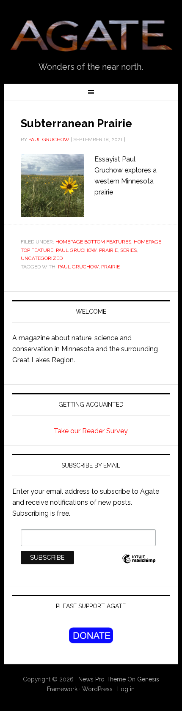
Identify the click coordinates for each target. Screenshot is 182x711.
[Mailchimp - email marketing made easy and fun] (139, 563)
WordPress (97, 689)
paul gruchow (78, 267)
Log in (126, 689)
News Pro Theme (102, 679)
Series (128, 250)
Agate (91, 34)
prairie (108, 250)
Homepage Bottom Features (93, 242)
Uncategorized (42, 258)
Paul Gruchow (48, 139)
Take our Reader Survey (91, 431)
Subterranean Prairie (76, 123)
